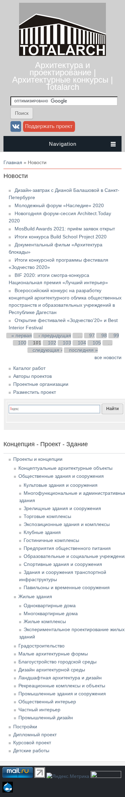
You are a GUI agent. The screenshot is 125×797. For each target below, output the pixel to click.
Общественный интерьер (47, 701)
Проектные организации (40, 384)
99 (116, 335)
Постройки (25, 726)
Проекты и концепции (37, 459)
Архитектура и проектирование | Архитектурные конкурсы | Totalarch (62, 76)
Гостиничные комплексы (51, 540)
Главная (12, 162)
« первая (21, 335)
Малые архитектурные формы (53, 653)
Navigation (62, 144)
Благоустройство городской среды (57, 661)
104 (82, 343)
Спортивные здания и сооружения (63, 564)
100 (22, 343)
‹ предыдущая (55, 335)
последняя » (83, 350)
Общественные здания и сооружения (61, 476)
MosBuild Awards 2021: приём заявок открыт (65, 228)
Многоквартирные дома (51, 613)
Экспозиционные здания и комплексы (67, 524)
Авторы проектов (32, 376)
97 (92, 335)
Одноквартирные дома (50, 605)
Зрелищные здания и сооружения (62, 508)
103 (67, 343)
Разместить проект (34, 392)
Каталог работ (29, 368)
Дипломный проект (35, 734)
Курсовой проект (32, 742)
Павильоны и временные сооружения (67, 587)
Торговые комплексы (47, 516)
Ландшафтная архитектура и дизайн (60, 677)
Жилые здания (35, 596)
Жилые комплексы (45, 621)
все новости (108, 357)
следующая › (47, 350)
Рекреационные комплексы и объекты (61, 685)
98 (104, 335)
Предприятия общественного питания (67, 548)
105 (97, 343)
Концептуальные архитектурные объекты (65, 468)
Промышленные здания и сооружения (62, 693)
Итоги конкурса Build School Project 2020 (61, 236)
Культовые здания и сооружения (61, 485)
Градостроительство (41, 645)
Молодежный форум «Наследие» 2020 (59, 205)
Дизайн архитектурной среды (51, 669)
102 (52, 343)
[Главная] (62, 54)
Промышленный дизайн (45, 717)
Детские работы (31, 750)
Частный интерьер (39, 709)
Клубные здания (42, 532)
